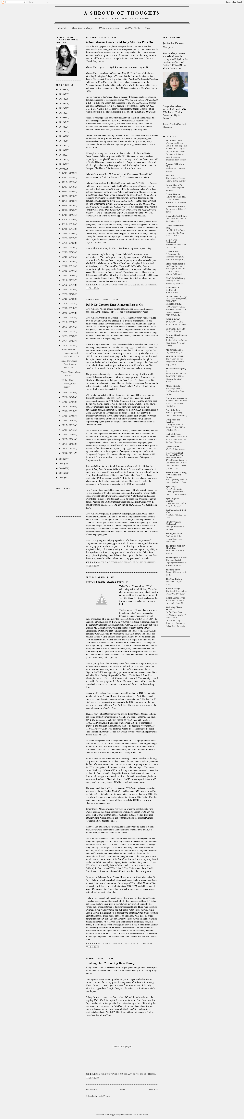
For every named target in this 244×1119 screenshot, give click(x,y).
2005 (61, 472)
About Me (62, 28)
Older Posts (153, 1089)
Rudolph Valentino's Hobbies (175, 528)
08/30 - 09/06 (68, 252)
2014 (61, 145)
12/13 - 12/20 (68, 182)
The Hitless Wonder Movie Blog (175, 547)
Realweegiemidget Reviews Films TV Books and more (174, 455)
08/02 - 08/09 (68, 270)
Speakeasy (171, 486)
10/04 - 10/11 (68, 228)
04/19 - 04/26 (68, 340)
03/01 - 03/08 (68, 415)
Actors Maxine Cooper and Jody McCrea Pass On (70, 353)
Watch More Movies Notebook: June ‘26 (175, 601)
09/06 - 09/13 (68, 247)
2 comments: (147, 943)
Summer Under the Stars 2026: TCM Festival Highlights (176, 403)
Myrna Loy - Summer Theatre (175, 170)
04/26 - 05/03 (68, 335)
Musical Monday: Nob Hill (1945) (176, 246)
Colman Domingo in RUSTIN (175, 189)
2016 (61, 135)
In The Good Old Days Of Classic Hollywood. (176, 297)
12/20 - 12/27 (68, 177)
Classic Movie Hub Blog (175, 226)
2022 (61, 107)
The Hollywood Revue (176, 557)
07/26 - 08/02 (68, 275)
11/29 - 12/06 (68, 191)
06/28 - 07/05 (68, 294)
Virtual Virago (173, 588)
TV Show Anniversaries (109, 28)
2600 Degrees (143, 1114)
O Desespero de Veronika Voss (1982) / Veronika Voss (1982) (176, 256)
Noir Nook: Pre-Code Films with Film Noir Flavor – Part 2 (175, 233)
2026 (61, 89)
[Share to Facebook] (95, 288)
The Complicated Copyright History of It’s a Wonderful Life (176, 562)
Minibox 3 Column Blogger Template (109, 1114)
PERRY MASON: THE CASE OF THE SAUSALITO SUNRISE (176, 199)
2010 (61, 163)
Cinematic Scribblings (176, 215)
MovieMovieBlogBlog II (176, 369)
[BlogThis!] (89, 288)
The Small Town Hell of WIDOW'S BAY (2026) (176, 592)
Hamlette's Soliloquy (175, 278)
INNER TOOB (173, 319)
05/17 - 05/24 (68, 322)
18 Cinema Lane (174, 140)
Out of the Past (173, 410)
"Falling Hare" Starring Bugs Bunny (68, 383)
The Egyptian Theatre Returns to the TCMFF (176, 179)
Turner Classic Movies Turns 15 (107, 582)
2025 (61, 93)
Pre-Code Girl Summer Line (176, 516)
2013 (61, 149)
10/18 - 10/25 (68, 219)
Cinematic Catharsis (175, 206)
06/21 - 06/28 (68, 298)
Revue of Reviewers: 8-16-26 (176, 573)
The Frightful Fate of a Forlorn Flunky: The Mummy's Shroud (175, 271)
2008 (61, 458)
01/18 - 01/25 (68, 443)
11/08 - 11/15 (68, 205)
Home (147, 28)
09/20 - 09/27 (68, 238)
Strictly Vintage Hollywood (173, 523)
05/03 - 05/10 (68, 331)
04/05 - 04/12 (68, 392)
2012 (61, 154)
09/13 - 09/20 (68, 242)
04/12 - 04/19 (68, 345)
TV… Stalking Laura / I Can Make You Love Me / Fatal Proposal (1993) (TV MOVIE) (176, 464)
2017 (61, 131)
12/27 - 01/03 (68, 172)
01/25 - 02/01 (68, 439)
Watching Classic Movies (174, 608)
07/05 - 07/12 (68, 289)
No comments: (149, 285)
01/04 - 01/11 (68, 453)
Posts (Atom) (104, 1095)
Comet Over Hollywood (171, 241)
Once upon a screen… (176, 398)
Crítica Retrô (172, 251)
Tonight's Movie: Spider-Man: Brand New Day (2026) (176, 342)
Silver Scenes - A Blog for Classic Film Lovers (176, 474)
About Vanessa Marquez (83, 28)
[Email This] (87, 288)
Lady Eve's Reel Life (176, 328)
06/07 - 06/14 (68, 308)
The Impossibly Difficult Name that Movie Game (176, 481)
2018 (61, 126)
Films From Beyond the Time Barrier (175, 264)
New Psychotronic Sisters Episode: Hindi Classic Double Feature (176, 491)
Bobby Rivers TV (174, 184)
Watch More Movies (175, 597)
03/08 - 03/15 (68, 411)
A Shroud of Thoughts (122, 12)
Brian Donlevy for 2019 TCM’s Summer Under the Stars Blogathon (176, 439)
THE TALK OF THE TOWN (175, 552)
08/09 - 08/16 (68, 266)
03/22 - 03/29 (68, 401)
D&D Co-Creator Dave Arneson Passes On (69, 364)
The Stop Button (174, 578)
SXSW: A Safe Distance (176, 448)
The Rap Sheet (173, 569)
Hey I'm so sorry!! (174, 352)
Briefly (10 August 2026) (174, 583)
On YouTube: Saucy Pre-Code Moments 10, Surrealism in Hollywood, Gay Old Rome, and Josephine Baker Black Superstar (176, 618)
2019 (61, 121)
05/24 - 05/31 (68, 317)
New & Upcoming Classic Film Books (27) (176, 414)
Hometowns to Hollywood (172, 288)
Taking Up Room (174, 533)
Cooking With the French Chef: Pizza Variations (174, 539)
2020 (61, 117)
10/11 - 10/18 (68, 224)
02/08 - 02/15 (68, 429)
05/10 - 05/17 (68, 326)
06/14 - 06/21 (68, 303)
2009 (61, 168)
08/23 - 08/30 (68, 256)
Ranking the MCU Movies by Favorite (174, 282)
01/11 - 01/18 (68, 448)
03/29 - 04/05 (68, 397)
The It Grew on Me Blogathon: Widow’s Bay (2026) (175, 361)
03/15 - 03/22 (68, 406)
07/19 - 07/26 (68, 280)
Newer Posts (91, 1089)
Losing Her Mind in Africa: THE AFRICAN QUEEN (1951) (176, 427)
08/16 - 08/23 (68, 261)
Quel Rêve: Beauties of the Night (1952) (176, 220)
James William (131, 1114)
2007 (61, 463)
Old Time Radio (132, 28)
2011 (61, 159)
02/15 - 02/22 (68, 425)
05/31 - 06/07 (68, 312)
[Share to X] (92, 288)
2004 (61, 477)
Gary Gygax (129, 347)
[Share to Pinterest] (97, 288)
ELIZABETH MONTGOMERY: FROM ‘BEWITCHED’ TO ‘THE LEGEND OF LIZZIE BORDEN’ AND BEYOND (176, 308)
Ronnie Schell (172, 292)
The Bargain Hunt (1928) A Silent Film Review (175, 391)
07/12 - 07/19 (68, 284)
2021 (61, 112)
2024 (61, 98)
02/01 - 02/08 (68, 434)
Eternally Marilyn (173, 331)
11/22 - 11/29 (68, 196)
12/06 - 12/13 (68, 186)
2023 (61, 103)
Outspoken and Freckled (173, 420)
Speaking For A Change (173, 499)
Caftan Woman (173, 194)
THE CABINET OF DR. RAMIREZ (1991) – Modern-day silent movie (176, 377)
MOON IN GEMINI (175, 356)
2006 (61, 468)
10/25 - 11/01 (68, 214)
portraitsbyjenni (173, 434)
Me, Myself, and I (174, 349)
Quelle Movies (172, 446)
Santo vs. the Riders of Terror (176, 210)
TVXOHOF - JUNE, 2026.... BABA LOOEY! (176, 323)
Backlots (170, 175)
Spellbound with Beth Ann (176, 511)
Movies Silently (173, 385)
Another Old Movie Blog (175, 165)
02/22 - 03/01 (68, 420)
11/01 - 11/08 (68, 210)
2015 (61, 140)
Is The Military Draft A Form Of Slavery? (176, 504)
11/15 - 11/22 (68, 200)
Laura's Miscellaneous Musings (176, 336)
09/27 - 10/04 (68, 233)
